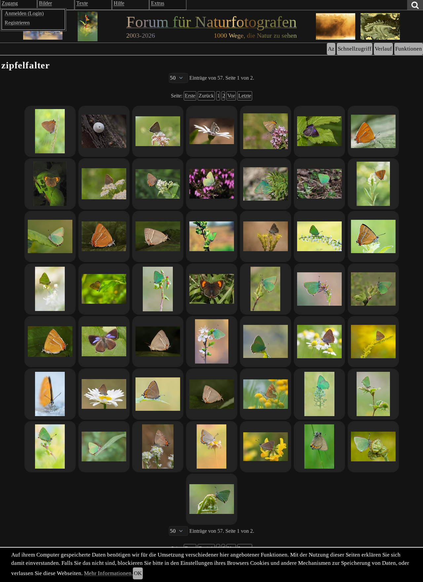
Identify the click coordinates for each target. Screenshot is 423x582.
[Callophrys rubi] (211, 236)
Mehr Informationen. (108, 573)
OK (138, 573)
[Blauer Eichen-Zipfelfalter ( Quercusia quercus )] (319, 131)
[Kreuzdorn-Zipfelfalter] (157, 131)
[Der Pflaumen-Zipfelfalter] (157, 184)
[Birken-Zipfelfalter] (50, 394)
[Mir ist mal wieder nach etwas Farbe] (265, 446)
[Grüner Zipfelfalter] (211, 184)
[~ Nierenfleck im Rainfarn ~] (265, 394)
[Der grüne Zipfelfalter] (211, 341)
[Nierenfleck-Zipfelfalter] (50, 184)
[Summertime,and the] (319, 341)
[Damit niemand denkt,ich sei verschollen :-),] (373, 341)
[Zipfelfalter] (265, 236)
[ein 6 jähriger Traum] (157, 394)
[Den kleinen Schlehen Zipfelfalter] (104, 394)
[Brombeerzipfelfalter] (319, 236)
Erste (190, 95)
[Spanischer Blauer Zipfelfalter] (211, 446)
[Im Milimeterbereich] (104, 131)
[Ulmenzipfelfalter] (157, 446)
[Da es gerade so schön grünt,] (319, 289)
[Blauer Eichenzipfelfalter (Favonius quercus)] (211, 394)
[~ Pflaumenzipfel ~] (319, 446)
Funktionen (408, 49)
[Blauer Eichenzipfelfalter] (157, 236)
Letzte (244, 95)
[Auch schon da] (104, 446)
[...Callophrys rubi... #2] (373, 446)
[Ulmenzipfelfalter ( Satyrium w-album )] (265, 131)
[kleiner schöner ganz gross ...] (373, 236)
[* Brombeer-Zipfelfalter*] (319, 394)
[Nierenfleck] (211, 289)
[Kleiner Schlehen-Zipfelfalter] (104, 184)
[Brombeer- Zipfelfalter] (265, 289)
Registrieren (17, 22)
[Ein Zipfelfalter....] (211, 131)
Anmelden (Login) (24, 13)
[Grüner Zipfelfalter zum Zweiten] (265, 184)
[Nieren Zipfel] (373, 184)
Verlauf (383, 49)
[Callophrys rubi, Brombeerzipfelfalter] (50, 236)
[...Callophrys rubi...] (211, 499)
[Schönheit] (50, 131)
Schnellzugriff (354, 49)
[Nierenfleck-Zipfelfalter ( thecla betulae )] (373, 131)
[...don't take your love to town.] (50, 446)
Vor (231, 95)
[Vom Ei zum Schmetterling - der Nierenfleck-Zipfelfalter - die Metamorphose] (104, 236)
